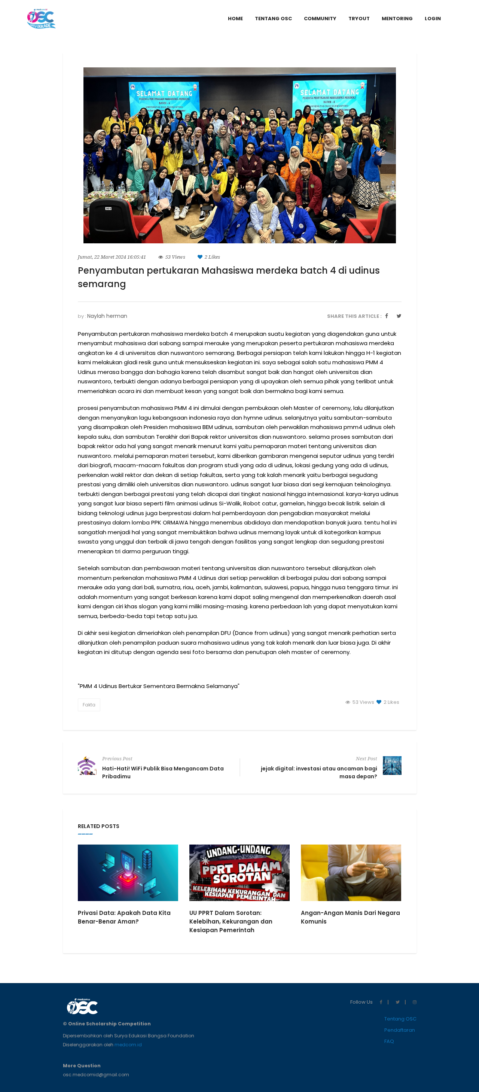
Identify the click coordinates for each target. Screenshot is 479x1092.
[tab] (433, 18)
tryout (359, 18)
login (433, 18)
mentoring (397, 18)
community (320, 18)
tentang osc (273, 18)
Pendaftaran (399, 1030)
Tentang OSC (400, 1018)
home (235, 18)
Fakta (89, 705)
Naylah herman (107, 316)
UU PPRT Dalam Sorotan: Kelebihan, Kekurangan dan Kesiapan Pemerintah (230, 921)
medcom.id (128, 1044)
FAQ (389, 1041)
